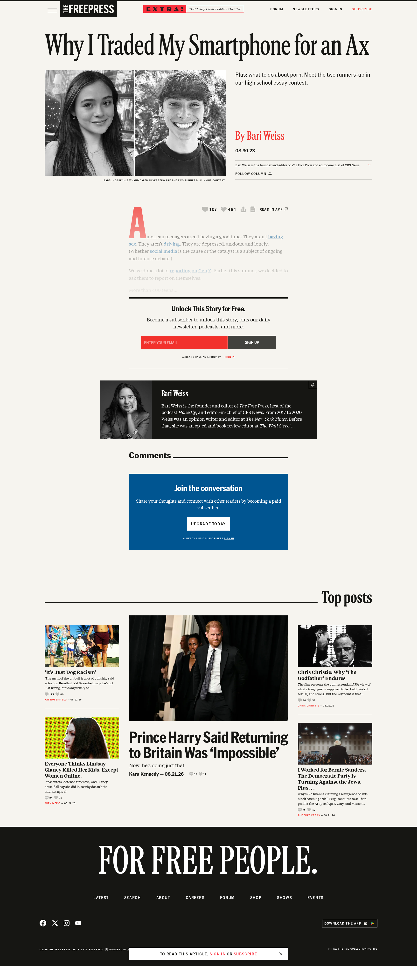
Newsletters (306, 9)
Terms (344, 948)
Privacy (333, 948)
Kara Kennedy (144, 774)
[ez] (52, 10)
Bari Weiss (266, 136)
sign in (218, 953)
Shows (284, 897)
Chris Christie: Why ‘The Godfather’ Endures (327, 675)
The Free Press (309, 815)
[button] (209, 209)
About (163, 897)
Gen (202, 270)
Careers (195, 897)
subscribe (245, 953)
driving (172, 243)
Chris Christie (308, 705)
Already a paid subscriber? (208, 538)
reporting (180, 270)
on (194, 270)
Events (315, 897)
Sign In (335, 9)
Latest (101, 897)
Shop (256, 897)
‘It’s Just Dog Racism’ (70, 672)
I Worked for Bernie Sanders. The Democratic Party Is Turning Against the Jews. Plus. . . (332, 778)
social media (163, 251)
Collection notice (363, 948)
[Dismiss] (281, 953)
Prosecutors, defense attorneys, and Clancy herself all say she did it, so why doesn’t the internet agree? (76, 787)
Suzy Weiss (53, 803)
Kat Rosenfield (56, 699)
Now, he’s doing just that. (157, 765)
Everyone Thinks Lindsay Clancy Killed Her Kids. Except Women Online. (81, 769)
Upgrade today (208, 523)
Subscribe (362, 9)
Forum (276, 9)
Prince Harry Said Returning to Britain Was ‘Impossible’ (208, 744)
